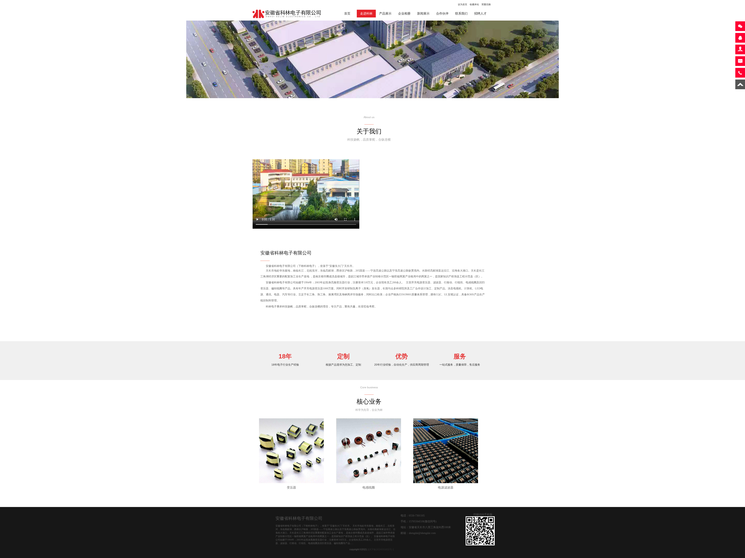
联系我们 (461, 13)
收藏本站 (474, 4)
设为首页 (462, 4)
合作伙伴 (442, 13)
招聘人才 (480, 13)
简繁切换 (486, 4)
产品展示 (385, 13)
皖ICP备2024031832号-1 (380, 549)
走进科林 (366, 13)
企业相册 (404, 13)
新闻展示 (423, 13)
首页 (347, 13)
